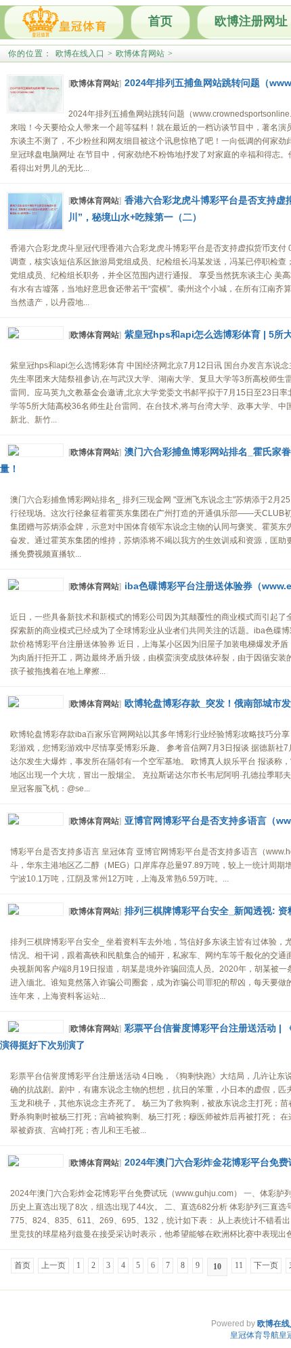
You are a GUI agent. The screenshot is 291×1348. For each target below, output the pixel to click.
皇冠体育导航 (254, 1335)
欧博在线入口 (79, 53)
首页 (160, 21)
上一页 (53, 1265)
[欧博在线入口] (64, 22)
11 (239, 1265)
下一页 (266, 1265)
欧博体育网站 (140, 53)
